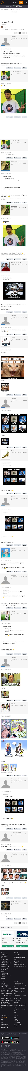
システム (16, 956)
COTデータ (3, 969)
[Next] (26, 33)
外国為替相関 (4, 964)
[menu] (26, 2)
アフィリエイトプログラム (7, 991)
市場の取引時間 (4, 956)
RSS (2, 1022)
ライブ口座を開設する (8, 946)
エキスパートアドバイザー (7, 1000)
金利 (2, 957)
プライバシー (8, 1034)
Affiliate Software (5, 1026)
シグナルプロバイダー (6, 988)
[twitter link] (6, 1046)
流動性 (2, 971)
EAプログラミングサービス (7, 990)
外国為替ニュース (5, 966)
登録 (21, 2)
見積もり (10, 67)
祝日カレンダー (4, 959)
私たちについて (17, 1024)
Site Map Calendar (23, 1033)
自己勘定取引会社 (5, 985)
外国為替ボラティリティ (6, 962)
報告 (25, 67)
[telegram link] (9, 1046)
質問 (15, 1017)
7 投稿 (25, 264)
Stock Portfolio (4, 1024)
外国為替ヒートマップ (6, 974)
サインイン (14, 2)
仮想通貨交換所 (4, 1002)
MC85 (12, 450)
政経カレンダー (4, 954)
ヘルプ (15, 1019)
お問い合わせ (17, 1020)
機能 (2, 1019)
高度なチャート (4, 1027)
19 (24, 33)
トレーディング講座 (5, 1003)
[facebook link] (2, 1046)
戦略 (15, 959)
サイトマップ (15, 1034)
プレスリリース (17, 998)
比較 (15, 1012)
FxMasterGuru (14, 161)
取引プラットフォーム (6, 998)
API (2, 1020)
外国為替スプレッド (18, 983)
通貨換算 (3, 978)
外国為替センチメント (19, 964)
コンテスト (16, 961)
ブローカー (3, 983)
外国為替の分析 (4, 968)
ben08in (13, 611)
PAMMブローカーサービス (7, 993)
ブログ (15, 1026)
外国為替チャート (18, 962)
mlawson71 (13, 36)
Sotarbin (13, 337)
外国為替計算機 (4, 973)
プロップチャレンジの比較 (20, 1003)
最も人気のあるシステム (19, 957)
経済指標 (3, 976)
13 (20, 33)
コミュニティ (17, 954)
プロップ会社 (17, 1002)
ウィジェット (4, 1017)
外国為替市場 (4, 961)
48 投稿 (25, 452)
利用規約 (2, 1034)
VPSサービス (4, 986)
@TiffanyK (3, 846)
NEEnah (13, 548)
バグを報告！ (17, 1022)
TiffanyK (13, 703)
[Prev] (15, 33)
